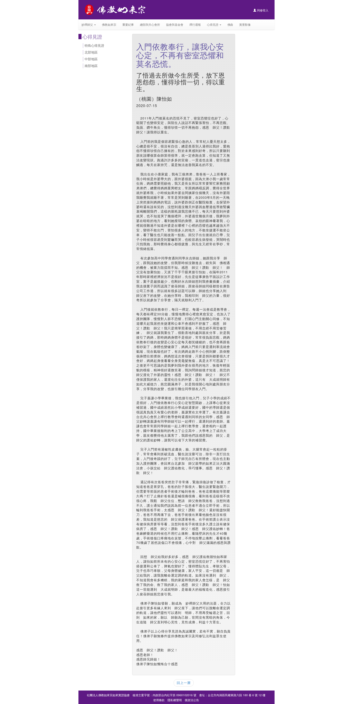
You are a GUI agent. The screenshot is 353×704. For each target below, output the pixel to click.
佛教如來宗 (109, 24)
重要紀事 (128, 24)
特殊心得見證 (94, 45)
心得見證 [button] (213, 24)
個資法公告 (192, 700)
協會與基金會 (174, 24)
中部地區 (91, 59)
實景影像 (245, 24)
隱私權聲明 (175, 700)
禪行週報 (195, 24)
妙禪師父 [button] (88, 24)
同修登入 (262, 10)
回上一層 (184, 682)
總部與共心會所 (150, 24)
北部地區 (91, 52)
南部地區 (91, 65)
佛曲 (230, 24)
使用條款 (159, 700)
